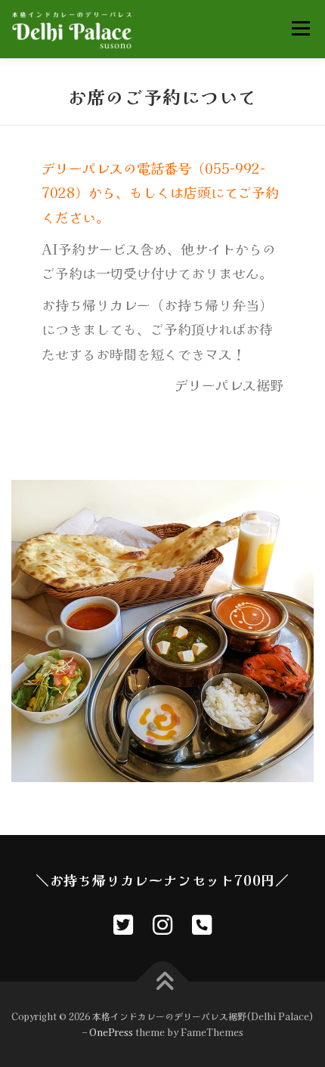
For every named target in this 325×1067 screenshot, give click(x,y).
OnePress (111, 1031)
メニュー (300, 28)
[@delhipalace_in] (123, 923)
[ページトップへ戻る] (163, 982)
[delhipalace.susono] (162, 923)
